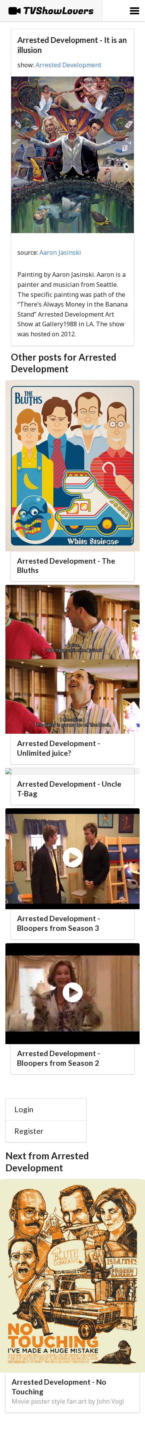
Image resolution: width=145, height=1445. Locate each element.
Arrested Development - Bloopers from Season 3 (58, 923)
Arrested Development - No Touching (59, 1386)
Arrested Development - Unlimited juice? (58, 748)
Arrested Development (68, 65)
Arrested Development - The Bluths (66, 565)
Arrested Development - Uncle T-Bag (69, 788)
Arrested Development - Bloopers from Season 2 (58, 1058)
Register (29, 1130)
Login (23, 1109)
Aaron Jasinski (60, 252)
